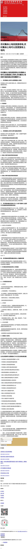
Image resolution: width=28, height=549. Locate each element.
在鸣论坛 (5, 13)
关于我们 (5, 7)
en (5, 16)
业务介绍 (5, 8)
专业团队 (5, 10)
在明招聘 (2, 503)
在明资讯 (5, 11)
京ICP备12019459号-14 (22, 531)
